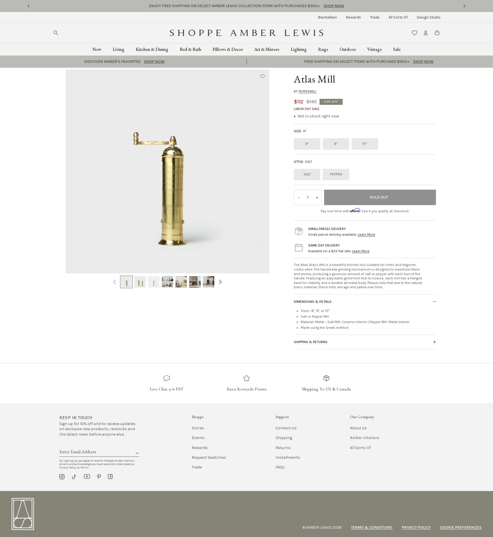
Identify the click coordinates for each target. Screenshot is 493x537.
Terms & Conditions (372, 527)
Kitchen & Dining (152, 49)
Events (198, 437)
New (96, 49)
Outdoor (348, 49)
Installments (288, 457)
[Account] (425, 32)
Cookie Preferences (461, 527)
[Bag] (437, 32)
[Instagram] (61, 477)
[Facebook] (110, 477)
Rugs (323, 49)
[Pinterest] (99, 477)
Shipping (284, 437)
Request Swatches (209, 457)
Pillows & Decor (228, 49)
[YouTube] (87, 477)
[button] (262, 76)
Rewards (353, 17)
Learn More (366, 235)
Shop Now (287, 5)
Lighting (299, 49)
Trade (374, 17)
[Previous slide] (28, 6)
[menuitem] (327, 17)
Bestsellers (327, 17)
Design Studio (429, 17)
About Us (358, 428)
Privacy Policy (416, 527)
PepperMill (307, 91)
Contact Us (286, 428)
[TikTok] (74, 477)
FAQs (280, 467)
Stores (198, 428)
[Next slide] (464, 6)
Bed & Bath (190, 49)
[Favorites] (414, 33)
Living (118, 49)
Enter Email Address (77, 445)
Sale (397, 49)
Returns (283, 447)
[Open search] (55, 32)
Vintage (374, 49)
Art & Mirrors (266, 49)
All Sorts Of (398, 17)
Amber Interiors (364, 437)
